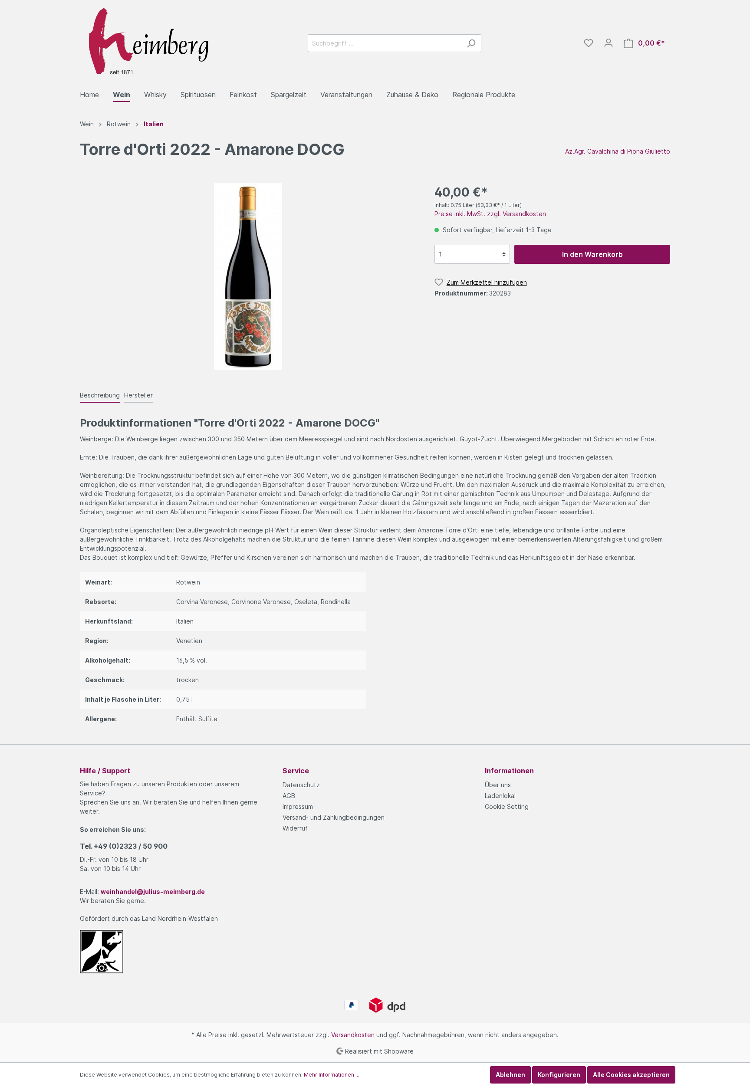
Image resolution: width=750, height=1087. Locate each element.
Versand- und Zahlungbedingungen (334, 817)
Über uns (498, 784)
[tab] (100, 395)
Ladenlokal (500, 795)
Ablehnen (510, 1074)
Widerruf (295, 828)
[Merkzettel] (589, 43)
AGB (289, 795)
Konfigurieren (559, 1074)
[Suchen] (471, 43)
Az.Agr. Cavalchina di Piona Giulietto (617, 151)
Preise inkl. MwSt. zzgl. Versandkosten (490, 213)
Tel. (124, 846)
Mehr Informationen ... (331, 1074)
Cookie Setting (507, 806)
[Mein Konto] (608, 43)
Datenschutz (301, 784)
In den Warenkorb (592, 254)
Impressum (298, 806)
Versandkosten (353, 1034)
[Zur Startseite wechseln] (145, 42)
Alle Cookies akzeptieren (631, 1074)
